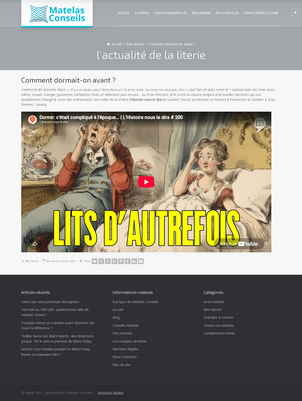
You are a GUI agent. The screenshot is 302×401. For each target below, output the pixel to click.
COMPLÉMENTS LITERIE (261, 13)
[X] (101, 261)
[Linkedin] (134, 261)
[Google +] (114, 261)
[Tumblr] (127, 261)
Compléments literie (219, 333)
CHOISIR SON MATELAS (170, 13)
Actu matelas (214, 302)
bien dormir (52, 261)
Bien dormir (31, 261)
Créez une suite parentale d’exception (50, 302)
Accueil (118, 309)
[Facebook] (108, 261)
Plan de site (121, 365)
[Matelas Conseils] (57, 13)
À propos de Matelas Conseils (135, 302)
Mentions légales (126, 349)
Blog (116, 317)
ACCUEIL (124, 13)
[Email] (94, 261)
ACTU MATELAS (227, 13)
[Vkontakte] (141, 261)
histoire (64, 261)
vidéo (73, 261)
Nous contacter (125, 357)
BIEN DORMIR (201, 13)
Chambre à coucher (219, 317)
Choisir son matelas (219, 325)
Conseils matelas (126, 325)
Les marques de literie (130, 341)
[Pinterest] (121, 261)
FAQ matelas (123, 333)
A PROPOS (142, 13)
